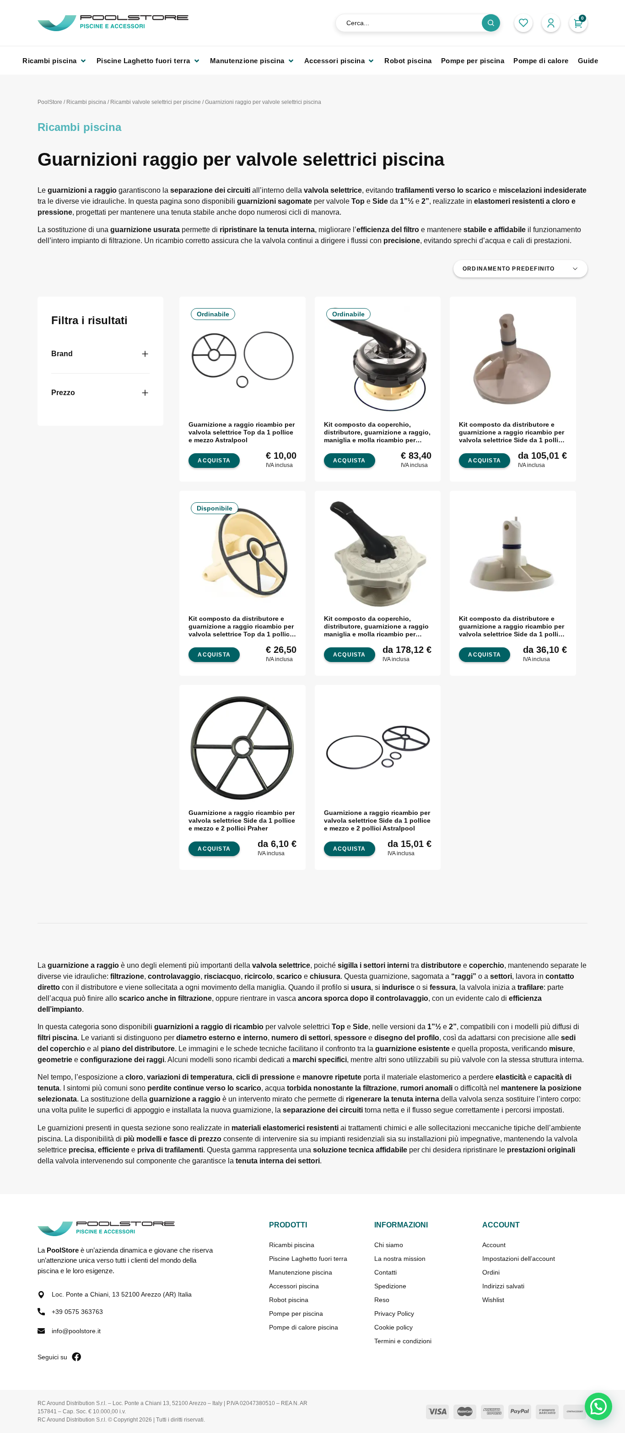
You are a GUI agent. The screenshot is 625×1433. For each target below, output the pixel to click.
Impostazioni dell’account (518, 1258)
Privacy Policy (394, 1313)
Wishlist (493, 1299)
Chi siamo (388, 1244)
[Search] (491, 23)
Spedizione (390, 1286)
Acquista (484, 460)
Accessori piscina (294, 1286)
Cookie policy (393, 1327)
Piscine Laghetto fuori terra (308, 1258)
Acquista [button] (214, 460)
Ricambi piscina (86, 102)
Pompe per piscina (296, 1313)
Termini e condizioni (402, 1341)
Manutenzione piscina (300, 1272)
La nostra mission (400, 1258)
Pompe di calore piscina (303, 1327)
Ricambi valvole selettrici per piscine (155, 102)
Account (494, 1244)
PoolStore (50, 102)
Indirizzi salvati (503, 1286)
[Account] (550, 22)
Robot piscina (288, 1299)
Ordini (491, 1272)
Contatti (385, 1272)
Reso (381, 1299)
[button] (54, 60)
